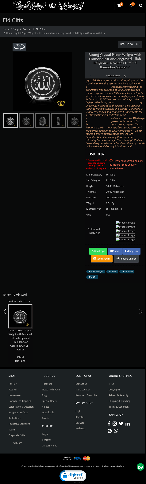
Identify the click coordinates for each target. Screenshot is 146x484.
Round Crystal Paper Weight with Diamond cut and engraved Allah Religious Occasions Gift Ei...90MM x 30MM (20, 345)
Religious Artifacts (18, 412)
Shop (15, 29)
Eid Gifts (40, 29)
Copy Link (133, 251)
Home (6, 29)
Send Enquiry (103, 258)
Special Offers (49, 401)
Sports (12, 429)
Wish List (80, 428)
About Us (47, 384)
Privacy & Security (118, 395)
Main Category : (94, 174)
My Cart (79, 422)
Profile (45, 418)
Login (45, 434)
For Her (13, 384)
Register (46, 440)
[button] (72, 476)
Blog (44, 395)
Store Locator (82, 389)
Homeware (15, 395)
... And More (15, 443)
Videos (45, 406)
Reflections (14, 418)
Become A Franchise (86, 395)
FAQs (111, 384)
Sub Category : (94, 180)
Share (116, 251)
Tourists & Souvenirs (19, 424)
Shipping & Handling (119, 401)
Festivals (26, 29)
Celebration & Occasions (21, 406)
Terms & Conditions (119, 406)
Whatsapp (99, 251)
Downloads (48, 412)
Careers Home (49, 445)
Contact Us (81, 384)
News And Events (51, 389)
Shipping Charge (127, 258)
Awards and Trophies (20, 401)
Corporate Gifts (17, 435)
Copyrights (114, 389)
